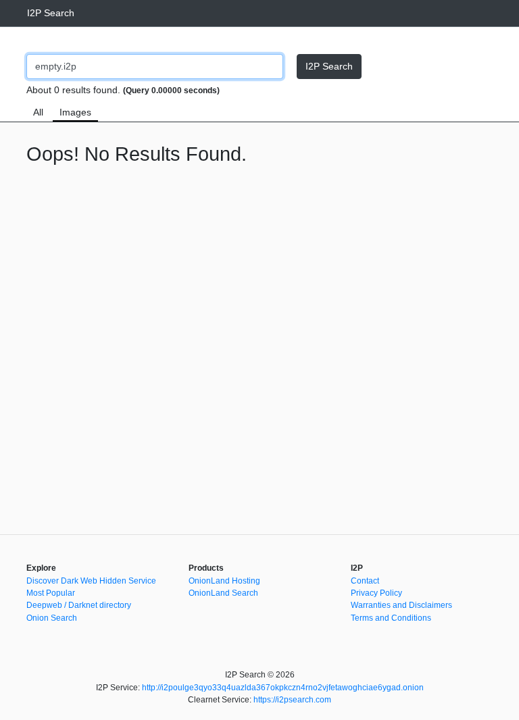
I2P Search (50, 12)
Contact (365, 581)
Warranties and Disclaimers (401, 605)
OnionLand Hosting (224, 581)
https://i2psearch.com (292, 700)
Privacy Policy (376, 593)
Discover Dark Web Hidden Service (91, 581)
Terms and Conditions (391, 618)
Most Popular (50, 593)
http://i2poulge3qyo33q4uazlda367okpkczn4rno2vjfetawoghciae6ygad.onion (283, 688)
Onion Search (51, 618)
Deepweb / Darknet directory (78, 605)
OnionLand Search (223, 593)
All (38, 112)
